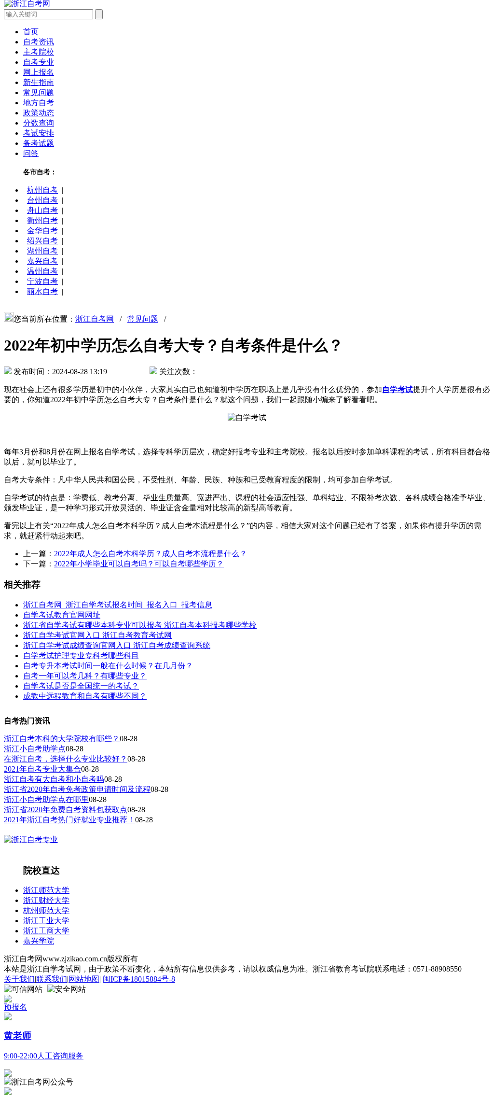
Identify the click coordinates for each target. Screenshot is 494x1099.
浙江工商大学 (46, 931)
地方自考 (38, 103)
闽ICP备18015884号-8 (139, 979)
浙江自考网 (94, 319)
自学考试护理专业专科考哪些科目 (81, 655)
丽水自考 (42, 291)
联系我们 (51, 979)
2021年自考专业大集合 (42, 769)
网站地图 (84, 979)
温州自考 (42, 271)
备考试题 (38, 143)
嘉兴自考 (42, 261)
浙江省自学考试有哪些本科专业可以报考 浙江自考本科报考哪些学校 (140, 625)
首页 (31, 32)
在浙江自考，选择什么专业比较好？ (65, 759)
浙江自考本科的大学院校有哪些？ (62, 738)
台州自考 (42, 200)
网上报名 (38, 72)
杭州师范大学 (46, 910)
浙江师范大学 (46, 890)
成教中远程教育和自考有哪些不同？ (85, 696)
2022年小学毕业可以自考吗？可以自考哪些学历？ (139, 564)
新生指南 (38, 82)
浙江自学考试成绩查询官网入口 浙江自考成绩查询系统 (116, 645)
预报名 (15, 1007)
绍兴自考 (42, 241)
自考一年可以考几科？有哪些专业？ (85, 676)
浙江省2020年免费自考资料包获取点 (65, 809)
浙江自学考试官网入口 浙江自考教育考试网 (97, 635)
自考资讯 (38, 42)
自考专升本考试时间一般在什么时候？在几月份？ (108, 666)
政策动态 (38, 113)
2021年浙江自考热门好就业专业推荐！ (69, 820)
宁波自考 (42, 281)
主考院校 (38, 52)
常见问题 (38, 92)
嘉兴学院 (38, 941)
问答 (31, 153)
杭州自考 (42, 190)
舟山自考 (42, 210)
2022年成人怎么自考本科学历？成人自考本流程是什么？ (150, 554)
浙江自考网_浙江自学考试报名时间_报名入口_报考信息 (117, 605)
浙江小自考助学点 (35, 749)
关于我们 (19, 979)
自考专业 (38, 62)
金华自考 (42, 230)
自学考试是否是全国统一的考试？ (81, 686)
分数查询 (38, 123)
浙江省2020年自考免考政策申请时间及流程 (77, 789)
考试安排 (38, 133)
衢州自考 (42, 220)
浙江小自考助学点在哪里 (46, 799)
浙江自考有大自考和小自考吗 (54, 779)
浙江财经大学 (46, 900)
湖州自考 (42, 251)
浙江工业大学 (46, 920)
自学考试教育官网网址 (61, 615)
